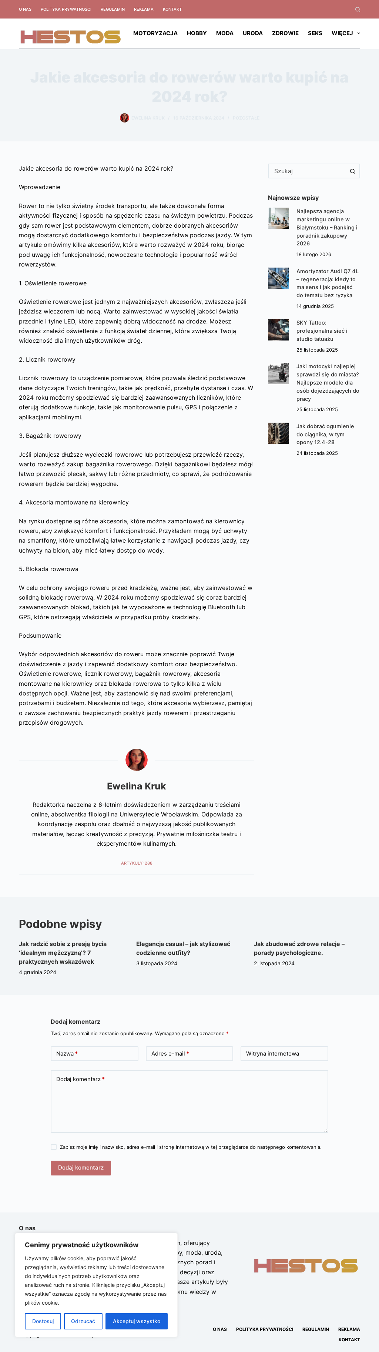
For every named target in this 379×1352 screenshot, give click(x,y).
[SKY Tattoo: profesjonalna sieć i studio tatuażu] (278, 329)
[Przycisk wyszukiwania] (352, 171)
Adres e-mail (170, 1053)
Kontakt (172, 9)
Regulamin (113, 9)
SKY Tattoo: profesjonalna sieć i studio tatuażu (322, 330)
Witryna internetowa (272, 1053)
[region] (96, 1285)
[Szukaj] (357, 9)
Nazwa (67, 1053)
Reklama (144, 9)
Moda (225, 33)
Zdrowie (285, 33)
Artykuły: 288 (136, 863)
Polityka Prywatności (66, 9)
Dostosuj (43, 1321)
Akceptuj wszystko (136, 1321)
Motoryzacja (155, 33)
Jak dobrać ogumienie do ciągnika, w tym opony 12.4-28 (325, 434)
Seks (315, 33)
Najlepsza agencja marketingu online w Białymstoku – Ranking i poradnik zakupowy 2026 (327, 227)
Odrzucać (83, 1321)
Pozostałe (246, 118)
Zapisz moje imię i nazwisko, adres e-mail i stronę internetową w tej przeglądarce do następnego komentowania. (191, 1147)
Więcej (342, 33)
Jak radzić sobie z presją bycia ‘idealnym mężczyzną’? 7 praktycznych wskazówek (63, 952)
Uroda (253, 33)
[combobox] (307, 171)
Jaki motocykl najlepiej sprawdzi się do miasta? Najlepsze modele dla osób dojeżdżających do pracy (327, 382)
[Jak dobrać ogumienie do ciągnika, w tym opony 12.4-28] (278, 433)
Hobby (197, 33)
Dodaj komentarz (80, 1079)
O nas (25, 9)
